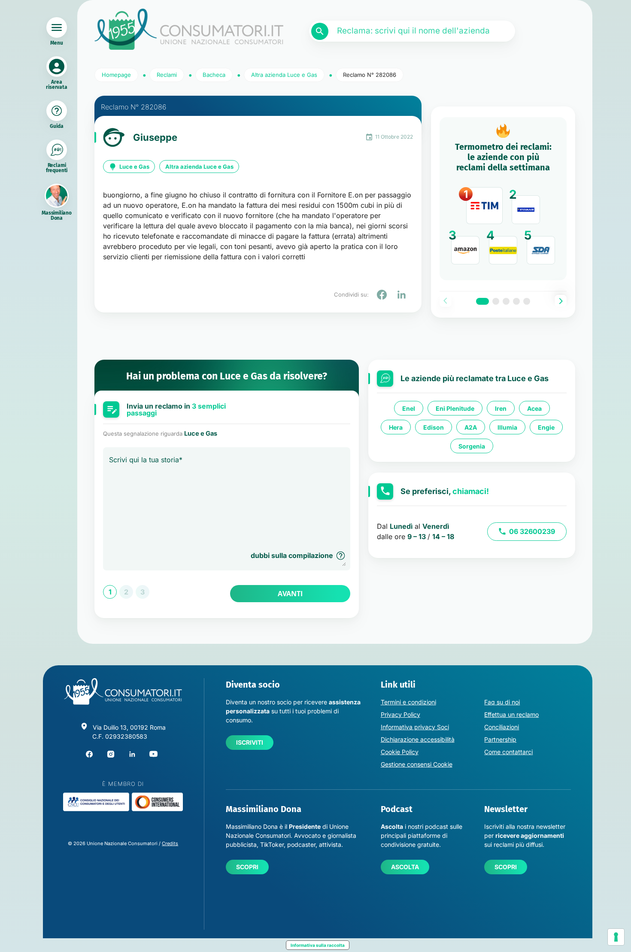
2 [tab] (495, 301)
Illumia (507, 427)
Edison (433, 427)
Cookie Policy (400, 751)
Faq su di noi (502, 702)
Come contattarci (508, 751)
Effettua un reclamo (511, 714)
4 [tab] (516, 301)
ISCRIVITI (249, 742)
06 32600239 (532, 531)
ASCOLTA (405, 866)
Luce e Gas (134, 166)
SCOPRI (247, 866)
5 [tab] (526, 301)
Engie (546, 427)
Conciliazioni (501, 727)
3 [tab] (506, 301)
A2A (470, 427)
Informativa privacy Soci (415, 727)
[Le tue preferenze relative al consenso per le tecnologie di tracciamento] (616, 937)
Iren (501, 408)
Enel (408, 408)
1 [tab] (482, 301)
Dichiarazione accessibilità (418, 739)
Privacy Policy (400, 714)
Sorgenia (471, 446)
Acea (534, 408)
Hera (396, 427)
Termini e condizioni (408, 702)
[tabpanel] (503, 198)
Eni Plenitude (455, 408)
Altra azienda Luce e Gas (199, 166)
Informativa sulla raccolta (318, 945)
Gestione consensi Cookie (416, 764)
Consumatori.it (188, 29)
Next (561, 301)
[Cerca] (319, 31)
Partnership (500, 739)
